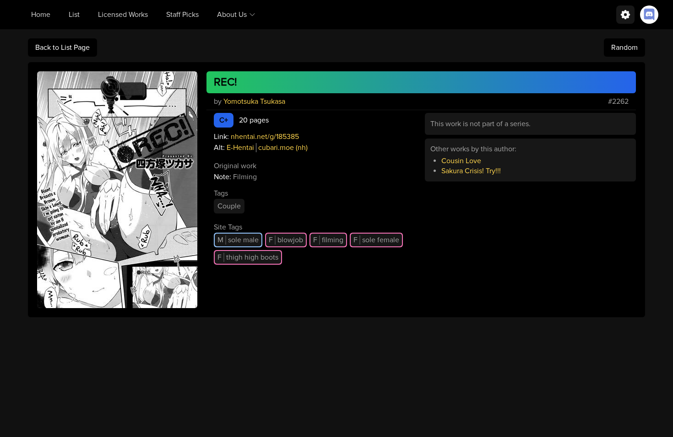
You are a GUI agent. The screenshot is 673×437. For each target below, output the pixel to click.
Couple (229, 206)
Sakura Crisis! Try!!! (471, 171)
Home (40, 14)
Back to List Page (62, 47)
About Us (232, 14)
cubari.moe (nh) (283, 147)
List (74, 14)
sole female (376, 240)
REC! (225, 82)
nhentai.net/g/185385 (265, 136)
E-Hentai (240, 147)
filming (328, 240)
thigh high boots (247, 257)
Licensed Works (123, 14)
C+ (223, 120)
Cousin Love (461, 160)
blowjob (286, 240)
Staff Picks (182, 14)
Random (624, 47)
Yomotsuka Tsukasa (254, 101)
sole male (238, 240)
